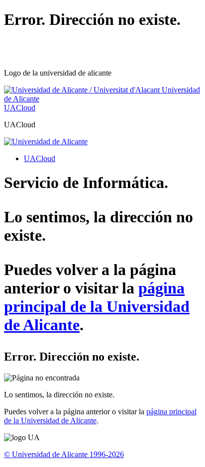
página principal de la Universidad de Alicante (97, 306)
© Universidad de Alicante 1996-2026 (64, 454)
